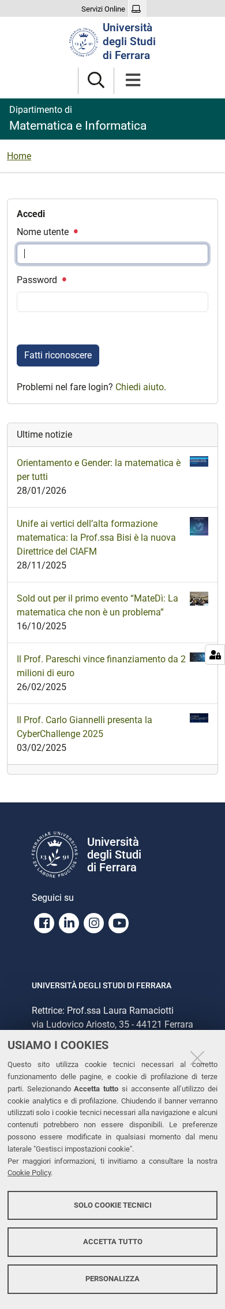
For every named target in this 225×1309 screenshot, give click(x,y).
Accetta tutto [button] (112, 1241)
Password (38, 279)
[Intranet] (138, 9)
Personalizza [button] (112, 1278)
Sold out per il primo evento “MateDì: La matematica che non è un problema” (97, 605)
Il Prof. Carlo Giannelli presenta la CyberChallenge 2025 (84, 726)
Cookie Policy (29, 1172)
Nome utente (44, 231)
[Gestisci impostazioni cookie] (215, 654)
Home (19, 156)
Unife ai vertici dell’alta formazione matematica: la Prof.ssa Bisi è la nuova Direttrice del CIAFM (96, 537)
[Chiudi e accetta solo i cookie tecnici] (197, 1057)
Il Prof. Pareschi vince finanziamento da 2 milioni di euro (101, 666)
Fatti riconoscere (58, 355)
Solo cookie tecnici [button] (113, 1205)
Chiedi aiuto (139, 387)
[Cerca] (96, 81)
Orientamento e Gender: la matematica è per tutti (99, 469)
